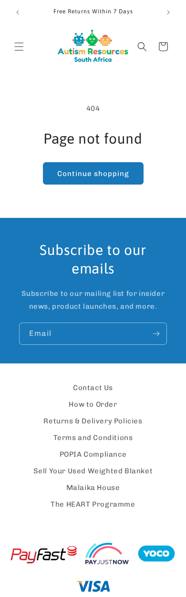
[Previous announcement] (17, 12)
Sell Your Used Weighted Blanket (93, 471)
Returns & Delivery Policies (92, 421)
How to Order (93, 404)
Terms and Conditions (93, 437)
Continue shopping (93, 173)
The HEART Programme (93, 504)
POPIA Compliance (93, 454)
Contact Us (93, 387)
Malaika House (93, 487)
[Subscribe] (155, 334)
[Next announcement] (168, 12)
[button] (19, 46)
